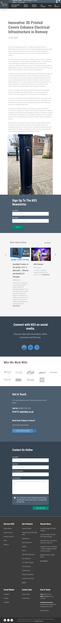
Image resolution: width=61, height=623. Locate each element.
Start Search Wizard (26, 431)
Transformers (25, 538)
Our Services (56, 5)
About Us (6, 544)
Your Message (16, 478)
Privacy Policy (26, 594)
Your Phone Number (17, 471)
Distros (24, 550)
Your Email (15, 217)
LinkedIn (6, 598)
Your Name (15, 210)
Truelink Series (43, 39)
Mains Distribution (27, 542)
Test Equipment (43, 21)
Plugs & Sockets (26, 528)
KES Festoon (38, 264)
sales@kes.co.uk (26, 411)
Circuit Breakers (43, 33)
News (5, 540)
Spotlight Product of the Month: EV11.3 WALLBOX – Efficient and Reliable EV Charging (21, 270)
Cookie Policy (26, 598)
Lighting (24, 546)
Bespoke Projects (34, 5)
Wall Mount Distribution (28, 554)
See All (24, 582)
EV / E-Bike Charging (43, 27)
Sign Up (18, 227)
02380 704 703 (47, 594)
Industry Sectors (26, 5)
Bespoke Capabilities (43, 45)
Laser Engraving (43, 15)
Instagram (6, 594)
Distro (49, 5)
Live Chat (42, 598)
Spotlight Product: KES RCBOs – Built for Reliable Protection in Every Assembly (48, 549)
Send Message (40, 508)
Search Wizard (8, 528)
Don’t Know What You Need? (15, 5)
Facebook (6, 602)
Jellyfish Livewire (39, 621)
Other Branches (44, 610)
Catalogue (43, 10)
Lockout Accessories (43, 50)
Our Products (43, 5)
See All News (47, 242)
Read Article (16, 306)
